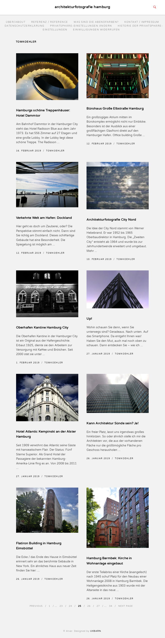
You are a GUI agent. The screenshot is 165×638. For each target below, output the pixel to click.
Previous (36, 606)
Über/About (15, 22)
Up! (89, 319)
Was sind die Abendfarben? (96, 22)
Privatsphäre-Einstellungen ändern (81, 25)
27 (98, 606)
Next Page (125, 606)
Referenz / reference (49, 22)
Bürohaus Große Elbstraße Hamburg (115, 108)
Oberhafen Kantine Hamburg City (42, 327)
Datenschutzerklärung (24, 25)
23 (61, 606)
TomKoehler (55, 151)
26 (89, 606)
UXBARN (95, 631)
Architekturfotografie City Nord (111, 220)
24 (70, 606)
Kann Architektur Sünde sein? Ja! (112, 423)
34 (110, 606)
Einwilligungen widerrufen (96, 29)
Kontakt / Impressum (141, 22)
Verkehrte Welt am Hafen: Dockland (44, 218)
